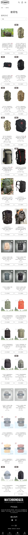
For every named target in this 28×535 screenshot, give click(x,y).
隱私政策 (14, 528)
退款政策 (18, 528)
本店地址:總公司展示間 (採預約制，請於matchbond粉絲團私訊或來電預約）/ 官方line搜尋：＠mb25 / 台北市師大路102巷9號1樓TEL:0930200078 (14, 511)
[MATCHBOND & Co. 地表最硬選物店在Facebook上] (12, 520)
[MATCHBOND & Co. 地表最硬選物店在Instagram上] (16, 520)
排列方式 (4, 15)
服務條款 (9, 528)
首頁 (2, 7)
